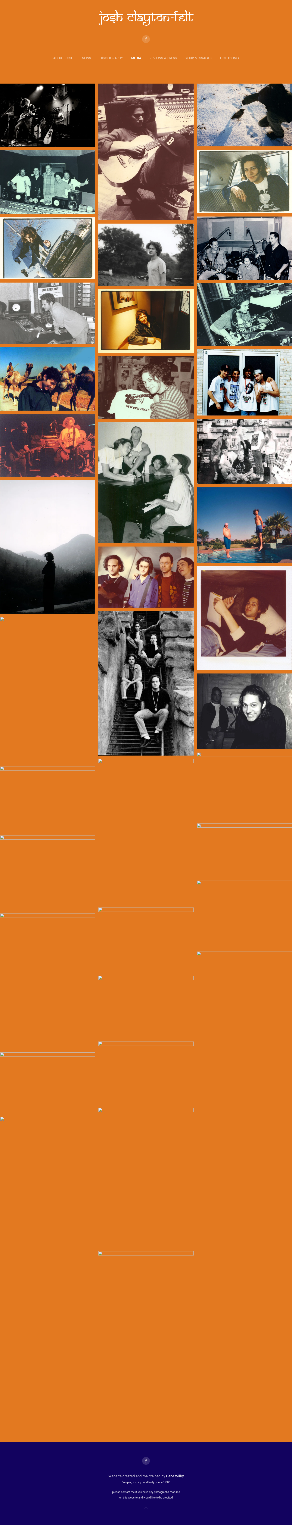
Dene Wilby (175, 1476)
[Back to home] (146, 17)
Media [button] (136, 58)
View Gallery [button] (47, 115)
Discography (111, 58)
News (86, 58)
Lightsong (229, 58)
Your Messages (198, 58)
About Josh (63, 58)
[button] (146, 1507)
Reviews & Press (163, 58)
